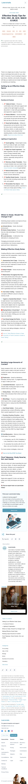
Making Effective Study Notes (9, 631)
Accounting (5, 648)
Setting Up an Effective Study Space (11, 621)
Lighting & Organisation (9, 626)
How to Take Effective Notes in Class (13, 333)
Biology (4, 653)
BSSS (4, 31)
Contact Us (4, 760)
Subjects (12, 754)
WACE (14, 36)
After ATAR (5, 651)
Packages (12, 751)
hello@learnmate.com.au (7, 725)
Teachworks (23, 757)
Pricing (12, 747)
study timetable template (11, 168)
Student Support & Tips (7, 34)
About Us (3, 746)
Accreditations (5, 757)
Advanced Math (13, 699)
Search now (14, 510)
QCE (20, 31)
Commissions (23, 751)
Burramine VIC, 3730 (8, 698)
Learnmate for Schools (5, 753)
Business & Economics (8, 658)
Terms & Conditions (4, 767)
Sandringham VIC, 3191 (9, 696)
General (9, 31)
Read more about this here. (15, 135)
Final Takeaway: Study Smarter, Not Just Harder (13, 637)
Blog (2, 749)
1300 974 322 (4, 728)
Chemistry (4, 661)
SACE (24, 31)
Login (11, 760)
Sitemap (3, 763)
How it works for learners (14, 743)
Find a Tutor (5, 735)
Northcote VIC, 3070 (20, 696)
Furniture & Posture (8, 624)
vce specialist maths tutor (12, 706)
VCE (25, 34)
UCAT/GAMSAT (18, 34)
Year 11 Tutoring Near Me (14, 701)
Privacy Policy (5, 772)
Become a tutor (22, 743)
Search (3, 742)
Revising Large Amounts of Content (11, 633)
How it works (23, 747)
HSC (14, 31)
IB (16, 31)
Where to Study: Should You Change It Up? (13, 628)
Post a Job (13, 735)
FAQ (11, 757)
